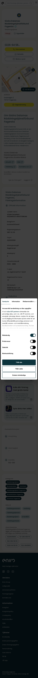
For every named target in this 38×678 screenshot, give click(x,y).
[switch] (33, 341)
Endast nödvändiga (19, 375)
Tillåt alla (19, 362)
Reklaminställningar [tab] (30, 301)
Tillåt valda (19, 369)
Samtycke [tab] (5, 301)
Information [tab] (16, 301)
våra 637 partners (13, 311)
